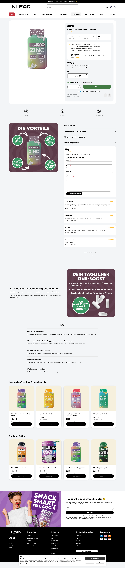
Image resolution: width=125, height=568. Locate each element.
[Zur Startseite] (27, 7)
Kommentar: (69, 177)
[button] (70, 32)
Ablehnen (90, 562)
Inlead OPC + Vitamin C (18, 468)
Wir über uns (12, 543)
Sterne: (68, 160)
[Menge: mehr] (78, 87)
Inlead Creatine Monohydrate (48, 468)
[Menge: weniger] (69, 87)
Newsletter (11, 547)
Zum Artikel (21, 424)
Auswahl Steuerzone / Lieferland (76, 68)
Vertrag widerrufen (86, 551)
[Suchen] (77, 7)
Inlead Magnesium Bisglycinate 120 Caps (20, 415)
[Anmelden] (107, 7)
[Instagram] (14, 538)
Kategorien (55, 532)
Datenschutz (29, 563)
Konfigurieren (100, 562)
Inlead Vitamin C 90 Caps (46, 414)
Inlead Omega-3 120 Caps (101, 414)
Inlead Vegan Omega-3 (100, 468)
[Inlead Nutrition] (17, 532)
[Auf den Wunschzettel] (105, 95)
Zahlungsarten (105, 532)
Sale (11, 14)
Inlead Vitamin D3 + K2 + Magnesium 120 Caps (73, 415)
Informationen (32, 532)
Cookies (78, 548)
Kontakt (11, 545)
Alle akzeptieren (95, 558)
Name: (68, 165)
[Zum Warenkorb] (115, 7)
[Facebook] (10, 538)
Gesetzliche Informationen (85, 532)
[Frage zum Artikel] (109, 95)
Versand (87, 65)
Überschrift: (69, 171)
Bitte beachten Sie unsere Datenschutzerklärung (81, 518)
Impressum (22, 563)
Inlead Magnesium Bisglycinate (75, 468)
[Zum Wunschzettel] (111, 7)
